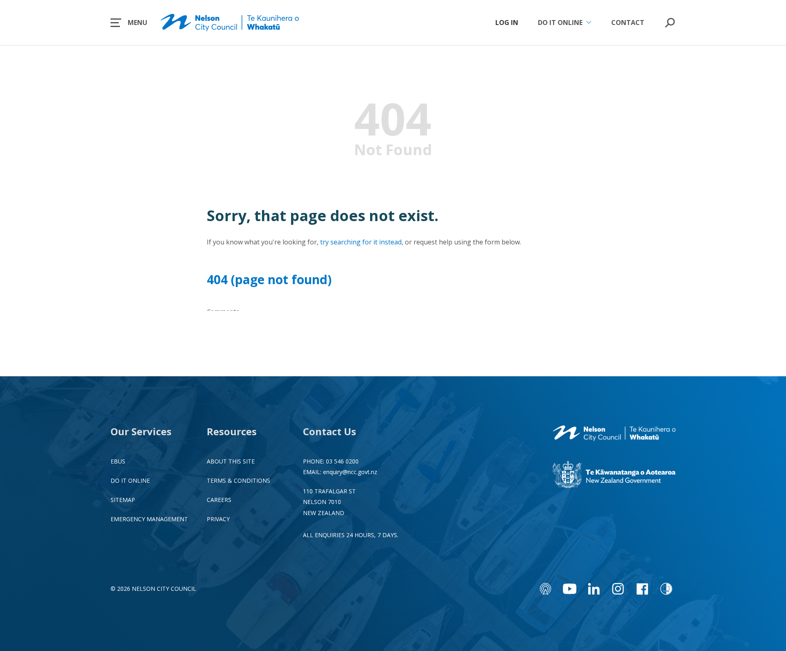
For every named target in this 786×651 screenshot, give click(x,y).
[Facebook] (642, 589)
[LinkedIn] (594, 589)
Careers (219, 500)
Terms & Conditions (238, 480)
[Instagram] (618, 589)
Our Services (141, 431)
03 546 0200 (342, 461)
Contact (627, 22)
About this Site (231, 461)
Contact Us (329, 431)
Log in (506, 22)
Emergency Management (149, 519)
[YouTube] (569, 589)
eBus (118, 461)
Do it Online (130, 480)
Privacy (218, 519)
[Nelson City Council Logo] (614, 434)
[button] (129, 22)
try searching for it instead (361, 241)
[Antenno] (545, 589)
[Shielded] (666, 589)
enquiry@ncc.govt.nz (350, 472)
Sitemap (123, 500)
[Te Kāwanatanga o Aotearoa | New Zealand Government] (614, 476)
